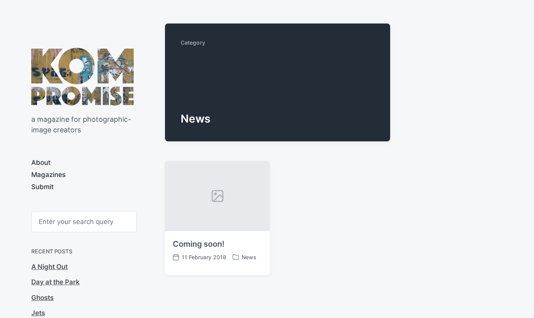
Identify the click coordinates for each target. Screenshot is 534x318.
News (249, 257)
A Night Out (49, 267)
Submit (42, 187)
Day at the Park (55, 282)
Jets (38, 313)
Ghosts (42, 298)
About (40, 162)
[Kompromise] (82, 76)
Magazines (48, 175)
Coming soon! (198, 244)
